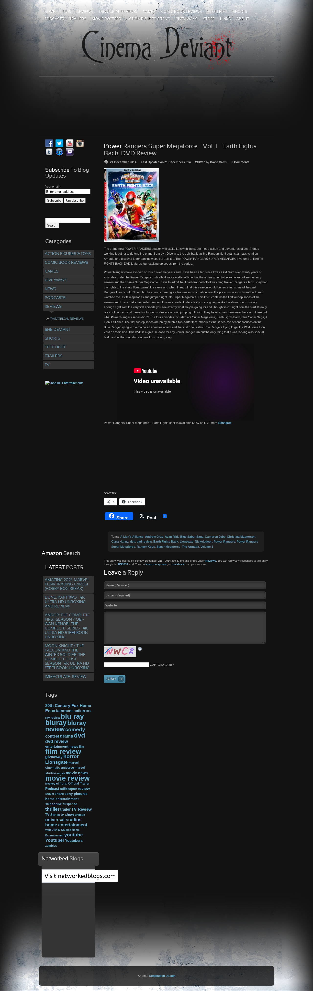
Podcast (52, 788)
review (84, 788)
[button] (131, 205)
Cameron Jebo (215, 536)
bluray (56, 723)
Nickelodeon (203, 541)
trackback (178, 564)
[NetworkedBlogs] (80, 881)
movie (61, 773)
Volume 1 (207, 546)
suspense (70, 804)
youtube (73, 834)
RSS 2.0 (123, 564)
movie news (77, 773)
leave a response (156, 564)
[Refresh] (140, 648)
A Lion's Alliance (132, 536)
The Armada (190, 546)
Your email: (52, 186)
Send (111, 679)
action (79, 710)
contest (52, 736)
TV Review (81, 809)
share (59, 794)
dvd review (144, 541)
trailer (65, 809)
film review (63, 751)
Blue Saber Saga (191, 536)
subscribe (53, 804)
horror (71, 756)
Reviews (210, 560)
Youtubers (74, 841)
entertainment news (61, 746)
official (61, 783)
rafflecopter (68, 789)
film (81, 746)
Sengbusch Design (162, 976)
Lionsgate (225, 423)
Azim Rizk (172, 536)
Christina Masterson (241, 536)
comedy (75, 729)
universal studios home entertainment (66, 822)
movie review (67, 778)
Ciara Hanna (120, 541)
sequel (49, 793)
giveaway (54, 756)
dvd (132, 541)
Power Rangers (224, 541)
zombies (51, 845)
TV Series (52, 815)
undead (80, 815)
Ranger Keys (146, 546)
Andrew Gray (154, 536)
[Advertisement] (156, 95)
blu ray (72, 716)
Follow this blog (68, 878)
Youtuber (54, 840)
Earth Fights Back (165, 541)
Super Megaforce (168, 546)
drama (66, 736)
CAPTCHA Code (161, 665)
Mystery (50, 783)
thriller (52, 809)
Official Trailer (78, 783)
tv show (67, 815)
